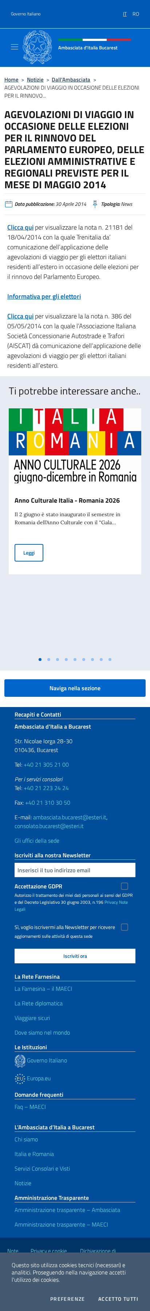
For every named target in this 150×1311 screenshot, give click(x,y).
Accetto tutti (118, 1298)
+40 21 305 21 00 (46, 764)
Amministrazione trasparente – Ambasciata (67, 1209)
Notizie (35, 79)
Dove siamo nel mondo (42, 1032)
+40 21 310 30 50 (47, 802)
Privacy (111, 902)
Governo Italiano (25, 14)
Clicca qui (20, 227)
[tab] (40, 659)
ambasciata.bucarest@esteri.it (69, 817)
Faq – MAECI (30, 1106)
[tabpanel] (75, 530)
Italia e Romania (34, 1153)
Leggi (33, 552)
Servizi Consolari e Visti (42, 1168)
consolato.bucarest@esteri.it (49, 825)
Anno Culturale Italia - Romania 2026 (67, 500)
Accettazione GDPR (38, 886)
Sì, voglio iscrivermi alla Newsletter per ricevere (65, 927)
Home (11, 79)
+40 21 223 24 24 (46, 787)
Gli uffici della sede (37, 840)
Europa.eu (38, 1078)
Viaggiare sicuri (32, 1017)
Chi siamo (26, 1139)
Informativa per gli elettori (44, 296)
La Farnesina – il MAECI (43, 988)
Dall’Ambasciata (71, 79)
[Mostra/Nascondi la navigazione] (14, 46)
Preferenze (67, 1298)
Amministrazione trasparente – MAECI (61, 1224)
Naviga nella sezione (75, 688)
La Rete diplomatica (39, 1003)
